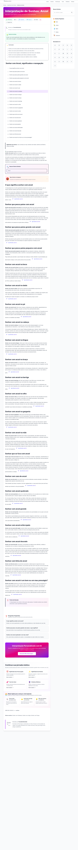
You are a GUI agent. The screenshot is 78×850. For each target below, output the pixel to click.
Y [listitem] (71, 61)
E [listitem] (71, 45)
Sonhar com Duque (35, 715)
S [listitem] (67, 57)
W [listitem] (63, 61)
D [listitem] (67, 45)
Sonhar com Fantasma (17, 715)
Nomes (72, 1)
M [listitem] (63, 53)
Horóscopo (57, 1)
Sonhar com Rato (10, 146)
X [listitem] (67, 61)
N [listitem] (67, 53)
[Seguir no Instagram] (40, 20)
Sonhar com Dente (41, 144)
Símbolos (67, 1)
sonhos (17, 710)
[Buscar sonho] (45, 171)
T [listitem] (71, 57)
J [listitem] (71, 49)
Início (47, 1)
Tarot (63, 1)
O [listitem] (71, 53)
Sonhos (52, 1)
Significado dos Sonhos (11, 5)
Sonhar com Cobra (32, 144)
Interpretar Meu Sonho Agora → (27, 653)
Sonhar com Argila (27, 715)
